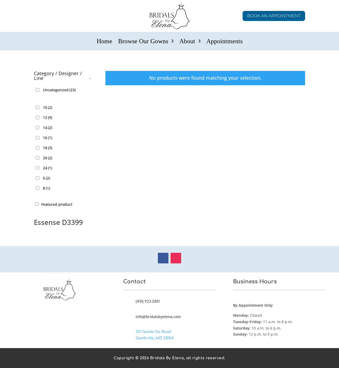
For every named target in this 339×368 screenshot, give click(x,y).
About (187, 42)
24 (47, 167)
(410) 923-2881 (148, 301)
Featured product (56, 204)
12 (47, 117)
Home (104, 42)
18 (47, 147)
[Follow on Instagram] (176, 258)
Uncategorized (59, 89)
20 (47, 157)
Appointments (224, 42)
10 (47, 107)
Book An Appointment (274, 15)
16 (47, 137)
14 (47, 127)
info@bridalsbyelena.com (158, 316)
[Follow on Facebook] (163, 258)
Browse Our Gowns (143, 42)
